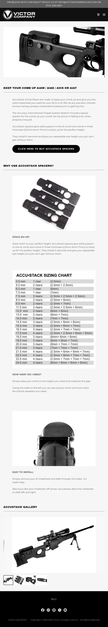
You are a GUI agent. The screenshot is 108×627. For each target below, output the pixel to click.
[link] (19, 14)
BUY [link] (54, 599)
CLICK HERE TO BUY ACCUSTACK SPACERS (46, 149)
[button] (104, 14)
